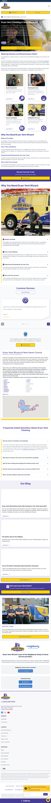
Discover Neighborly (24, 671)
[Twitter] (5, 712)
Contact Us (4, 736)
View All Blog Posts (24, 579)
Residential (4, 719)
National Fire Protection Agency (13, 243)
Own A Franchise (5, 742)
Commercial (4, 722)
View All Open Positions (25, 636)
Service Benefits (5, 753)
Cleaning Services (33, 88)
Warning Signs (4, 756)
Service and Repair (11, 118)
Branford (6, 387)
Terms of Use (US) (10, 786)
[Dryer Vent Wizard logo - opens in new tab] (17, 647)
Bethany (5, 383)
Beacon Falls (6, 382)
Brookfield (6, 391)
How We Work (4, 733)
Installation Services (34, 118)
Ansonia (6, 379)
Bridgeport (6, 389)
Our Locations (4, 759)
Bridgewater (6, 390)
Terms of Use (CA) (20, 786)
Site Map (3, 761)
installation (46, 61)
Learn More (9, 98)
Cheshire (28, 379)
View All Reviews (25, 292)
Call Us (39, 12)
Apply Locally (4, 739)
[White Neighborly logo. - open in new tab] (4, 1)
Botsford (6, 386)
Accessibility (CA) (19, 789)
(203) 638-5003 (9, 702)
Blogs (2, 750)
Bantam (5, 381)
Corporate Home (5, 764)
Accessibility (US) (9, 789)
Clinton (28, 381)
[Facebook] (2, 712)
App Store (26, 682)
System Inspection (11, 88)
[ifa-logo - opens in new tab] (3, 769)
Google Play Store (26, 686)
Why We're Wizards (6, 730)
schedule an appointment (28, 449)
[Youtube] (8, 712)
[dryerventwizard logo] (25, 696)
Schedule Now (14, 12)
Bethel (5, 385)
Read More (5, 516)
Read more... (6, 394)
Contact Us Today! (25, 592)
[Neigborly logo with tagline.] (33, 647)
